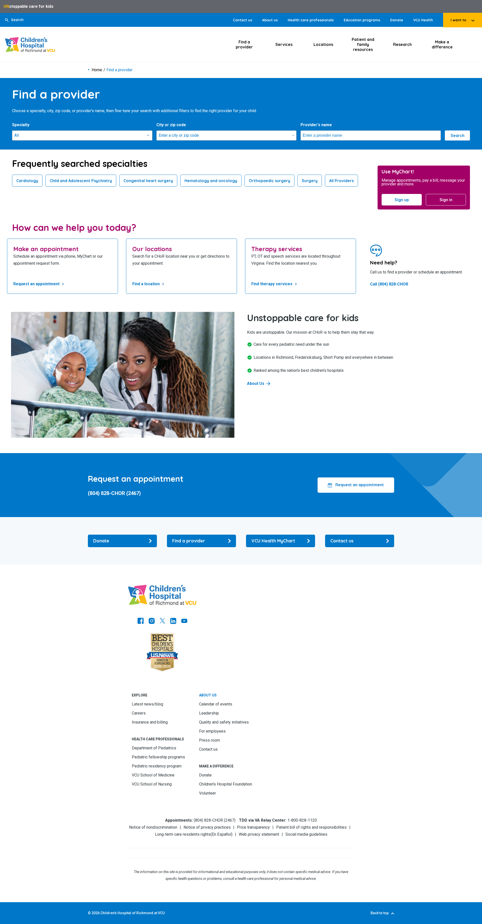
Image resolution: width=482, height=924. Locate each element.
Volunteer (207, 793)
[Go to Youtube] (184, 621)
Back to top (380, 913)
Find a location (146, 283)
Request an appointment (36, 283)
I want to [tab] (458, 20)
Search (457, 135)
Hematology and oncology (211, 180)
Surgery (310, 180)
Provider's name (316, 124)
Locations (323, 44)
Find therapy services (271, 283)
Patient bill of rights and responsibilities (311, 827)
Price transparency (253, 827)
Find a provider (244, 44)
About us (270, 20)
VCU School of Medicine (153, 775)
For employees (212, 731)
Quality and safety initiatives (224, 722)
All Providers (341, 180)
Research (402, 44)
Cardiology (27, 180)
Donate (396, 20)
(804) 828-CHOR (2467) (114, 493)
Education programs (362, 20)
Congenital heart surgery (148, 180)
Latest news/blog (147, 704)
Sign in (446, 199)
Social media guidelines (306, 834)
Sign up (402, 199)
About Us (255, 383)
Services (283, 44)
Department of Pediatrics (154, 748)
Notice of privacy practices (207, 827)
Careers (139, 713)
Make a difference (442, 44)
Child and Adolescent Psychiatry (81, 180)
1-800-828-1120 (302, 820)
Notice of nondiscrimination (153, 827)
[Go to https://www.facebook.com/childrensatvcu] (141, 621)
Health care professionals (311, 20)
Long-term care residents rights (183, 834)
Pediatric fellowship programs (158, 757)
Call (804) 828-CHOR (389, 284)
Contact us (242, 20)
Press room (209, 740)
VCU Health (423, 20)
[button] (14, 20)
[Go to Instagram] (152, 621)
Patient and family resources (363, 44)
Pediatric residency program (157, 766)
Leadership (209, 713)
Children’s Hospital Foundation (225, 784)
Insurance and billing (150, 722)
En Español (221, 834)
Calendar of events (215, 704)
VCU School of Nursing (152, 784)
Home (97, 70)
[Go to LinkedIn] (173, 621)
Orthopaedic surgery (269, 180)
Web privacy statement (259, 834)
